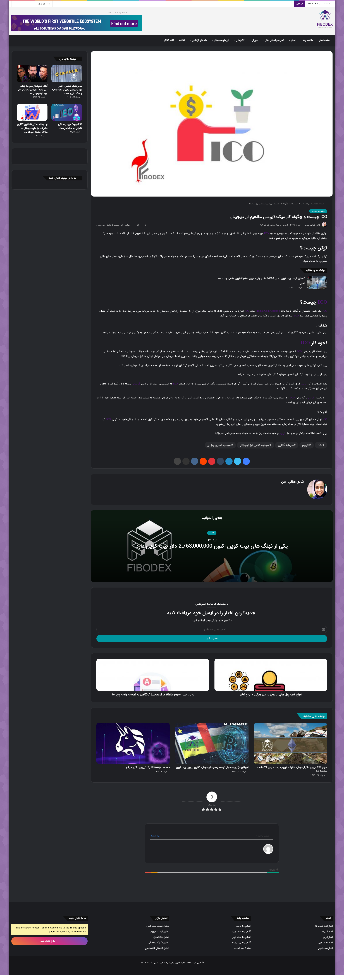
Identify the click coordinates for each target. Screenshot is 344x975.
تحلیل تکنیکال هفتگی (158, 943)
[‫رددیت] (203, 461)
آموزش (255, 40)
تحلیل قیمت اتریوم (159, 931)
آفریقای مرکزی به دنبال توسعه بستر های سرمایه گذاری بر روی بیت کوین (212, 767)
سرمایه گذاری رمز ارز (219, 445)
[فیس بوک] (246, 461)
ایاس (311, 398)
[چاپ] (177, 461)
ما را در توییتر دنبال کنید (62, 178)
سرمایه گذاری (286, 445)
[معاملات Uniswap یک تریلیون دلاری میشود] (133, 743)
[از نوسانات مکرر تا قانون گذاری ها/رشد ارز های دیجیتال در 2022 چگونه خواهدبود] (32, 112)
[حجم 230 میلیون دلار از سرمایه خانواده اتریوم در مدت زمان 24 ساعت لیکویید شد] (290, 743)
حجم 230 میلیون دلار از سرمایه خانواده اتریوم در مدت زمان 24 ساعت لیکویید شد (292, 769)
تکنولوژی (240, 40)
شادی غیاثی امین (313, 225)
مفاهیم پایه (308, 40)
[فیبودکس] (325, 19)
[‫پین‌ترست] (211, 461)
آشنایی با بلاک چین (241, 931)
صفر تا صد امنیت (242, 948)
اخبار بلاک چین (325, 943)
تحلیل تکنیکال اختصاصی (157, 948)
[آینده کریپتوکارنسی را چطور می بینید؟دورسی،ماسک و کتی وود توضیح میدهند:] (32, 73)
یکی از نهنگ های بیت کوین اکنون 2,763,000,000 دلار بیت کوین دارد (212, 546)
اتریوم (304, 384)
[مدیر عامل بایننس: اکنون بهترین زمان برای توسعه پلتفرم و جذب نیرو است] (66, 73)
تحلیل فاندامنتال (161, 937)
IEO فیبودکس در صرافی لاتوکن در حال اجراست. (70, 126)
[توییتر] (237, 461)
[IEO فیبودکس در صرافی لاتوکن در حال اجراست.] (66, 112)
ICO (266, 233)
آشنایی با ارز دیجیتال (241, 943)
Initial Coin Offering (268, 310)
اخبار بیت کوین (325, 948)
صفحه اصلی (324, 40)
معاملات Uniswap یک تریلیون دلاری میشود (147, 767)
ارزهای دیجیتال (221, 40)
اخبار (293, 40)
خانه (322, 204)
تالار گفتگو (169, 40)
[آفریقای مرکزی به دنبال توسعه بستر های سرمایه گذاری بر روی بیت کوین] (211, 743)
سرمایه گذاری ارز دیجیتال (254, 445)
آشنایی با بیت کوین (241, 937)
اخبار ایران (328, 937)
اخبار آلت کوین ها (324, 926)
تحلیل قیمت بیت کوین (157, 926)
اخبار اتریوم (327, 931)
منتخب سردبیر (311, 204)
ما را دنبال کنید (48, 941)
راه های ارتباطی (199, 40)
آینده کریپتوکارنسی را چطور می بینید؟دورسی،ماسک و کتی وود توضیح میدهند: (32, 89)
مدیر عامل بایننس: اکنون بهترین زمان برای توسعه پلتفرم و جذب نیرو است (67, 89)
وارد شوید (156, 836)
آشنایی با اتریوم (243, 926)
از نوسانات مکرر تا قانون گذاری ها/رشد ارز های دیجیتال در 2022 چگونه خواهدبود (32, 128)
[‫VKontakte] (194, 461)
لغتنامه (182, 40)
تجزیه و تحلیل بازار (275, 40)
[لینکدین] (229, 461)
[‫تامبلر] (220, 461)
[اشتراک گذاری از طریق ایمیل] (186, 461)
